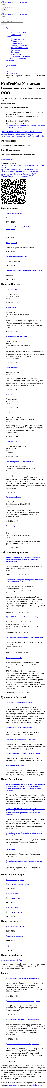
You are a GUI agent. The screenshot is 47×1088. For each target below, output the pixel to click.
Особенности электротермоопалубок (19, 702)
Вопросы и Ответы (18, 32)
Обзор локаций (17, 43)
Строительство (7, 159)
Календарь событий (19, 45)
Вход (8, 67)
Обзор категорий (18, 41)
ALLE (8, 412)
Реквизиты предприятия (14, 936)
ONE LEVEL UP (11, 289)
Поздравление (11, 849)
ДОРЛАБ (9, 394)
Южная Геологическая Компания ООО (17, 176)
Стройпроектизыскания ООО (16, 256)
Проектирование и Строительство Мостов (21, 739)
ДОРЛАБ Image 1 (12, 907)
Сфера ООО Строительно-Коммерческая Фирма (23, 617)
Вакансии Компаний (19, 48)
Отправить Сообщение (15, 125)
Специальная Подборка (20, 56)
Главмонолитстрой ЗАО (14, 213)
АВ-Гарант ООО (11, 243)
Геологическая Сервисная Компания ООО (18, 174)
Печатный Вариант (23, 132)
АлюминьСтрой (11, 526)
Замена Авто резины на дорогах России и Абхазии (23, 753)
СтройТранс (12, 1085)
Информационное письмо (15, 946)
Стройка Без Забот (12, 367)
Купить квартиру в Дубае (15, 765)
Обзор (8, 37)
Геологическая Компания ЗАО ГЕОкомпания (19, 172)
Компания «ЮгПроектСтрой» (16, 336)
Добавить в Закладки (16, 134)
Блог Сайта (15, 50)
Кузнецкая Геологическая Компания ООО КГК (20, 170)
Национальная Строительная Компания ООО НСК (24, 270)
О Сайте (9, 30)
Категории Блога (18, 52)
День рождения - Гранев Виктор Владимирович (22, 978)
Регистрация (11, 65)
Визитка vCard (16, 128)
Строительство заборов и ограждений (19, 727)
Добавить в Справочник (16, 59)
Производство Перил (13, 497)
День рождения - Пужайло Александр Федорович (23, 1001)
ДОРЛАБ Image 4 (12, 893)
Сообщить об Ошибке (36, 136)
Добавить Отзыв (8, 132)
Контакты (10, 61)
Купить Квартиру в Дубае (15, 926)
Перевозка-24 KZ (12, 441)
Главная (9, 28)
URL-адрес (37, 1085)
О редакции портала (19, 39)
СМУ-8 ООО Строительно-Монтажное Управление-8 (24, 637)
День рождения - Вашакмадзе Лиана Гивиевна (22, 1019)
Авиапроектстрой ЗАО (14, 658)
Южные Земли (11, 307)
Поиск (4, 9)
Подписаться (21, 136)
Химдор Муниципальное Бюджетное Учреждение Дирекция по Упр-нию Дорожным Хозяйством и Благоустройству (23, 559)
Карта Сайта (16, 35)
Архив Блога (16, 54)
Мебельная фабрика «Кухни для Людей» (20, 462)
